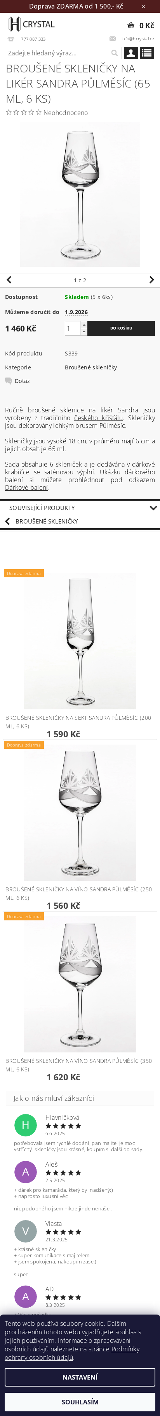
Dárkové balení (26, 487)
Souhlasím (80, 1402)
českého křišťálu (98, 418)
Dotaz (22, 381)
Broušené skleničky (91, 367)
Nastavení (80, 1377)
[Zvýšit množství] (83, 324)
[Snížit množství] (83, 331)
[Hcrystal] (31, 23)
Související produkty (42, 507)
